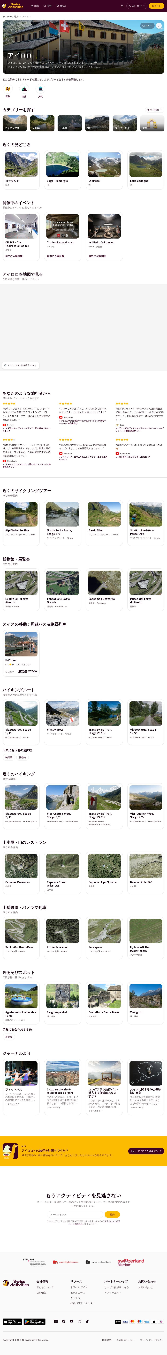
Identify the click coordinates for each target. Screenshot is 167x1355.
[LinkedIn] (56, 1321)
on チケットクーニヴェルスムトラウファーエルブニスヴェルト (83, 458)
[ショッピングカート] (122, 6)
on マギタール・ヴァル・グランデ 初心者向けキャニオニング (27, 429)
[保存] (159, 26)
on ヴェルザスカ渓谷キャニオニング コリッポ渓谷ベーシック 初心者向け (82, 422)
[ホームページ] (14, 6)
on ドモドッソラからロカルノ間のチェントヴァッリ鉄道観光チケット (27, 465)
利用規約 (79, 1224)
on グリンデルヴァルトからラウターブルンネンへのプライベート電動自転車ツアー (140, 429)
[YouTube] (71, 1321)
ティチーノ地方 (11, 16)
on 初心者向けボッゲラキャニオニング (133, 457)
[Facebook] (63, 1321)
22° (147, 26)
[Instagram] (79, 1321)
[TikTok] (87, 1321)
